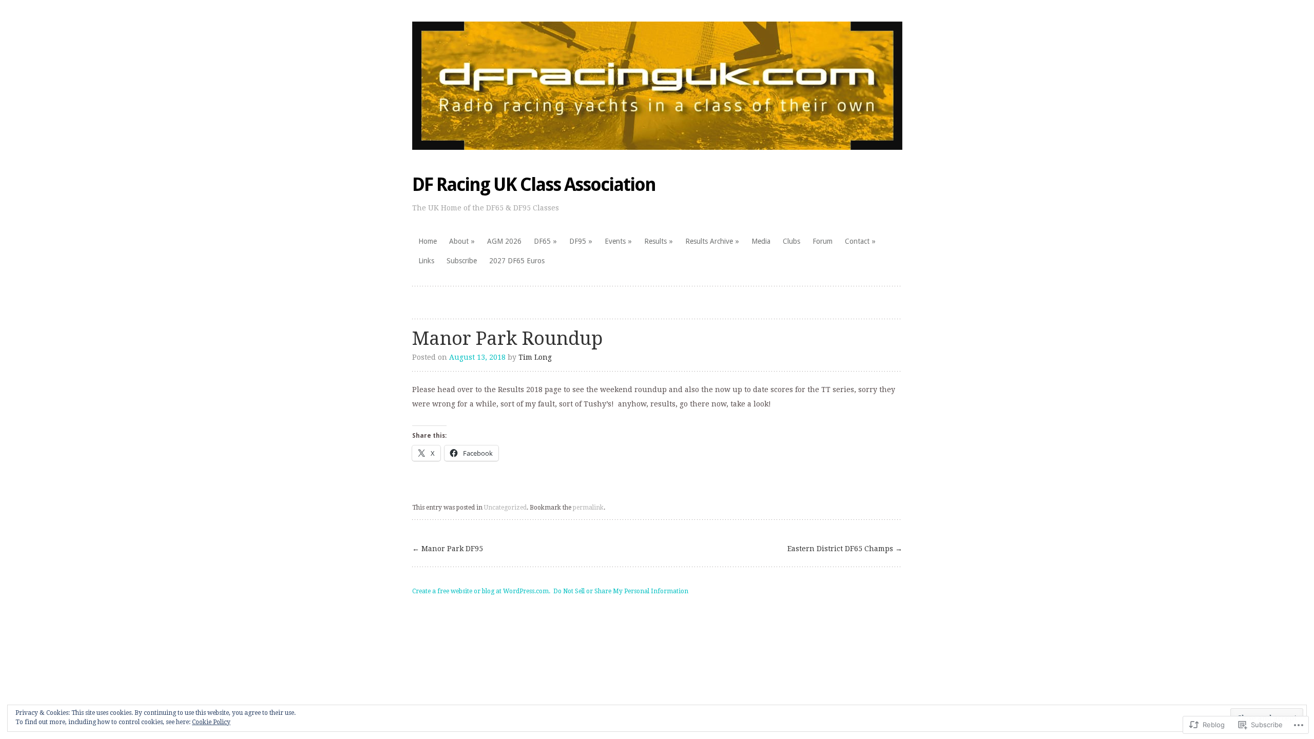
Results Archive (709, 241)
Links (426, 261)
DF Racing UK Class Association (533, 184)
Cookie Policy (211, 722)
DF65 (542, 241)
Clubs (791, 241)
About (459, 241)
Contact (857, 241)
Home (427, 241)
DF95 (577, 241)
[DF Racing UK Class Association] (657, 86)
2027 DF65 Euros (517, 261)
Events (615, 241)
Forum (823, 241)
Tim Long (535, 357)
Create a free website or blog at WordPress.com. (481, 591)
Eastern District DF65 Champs (844, 548)
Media (760, 241)
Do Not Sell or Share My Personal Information (620, 591)
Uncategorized (505, 507)
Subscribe (462, 261)
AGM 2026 (504, 241)
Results (655, 241)
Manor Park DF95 (447, 548)
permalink (588, 507)
